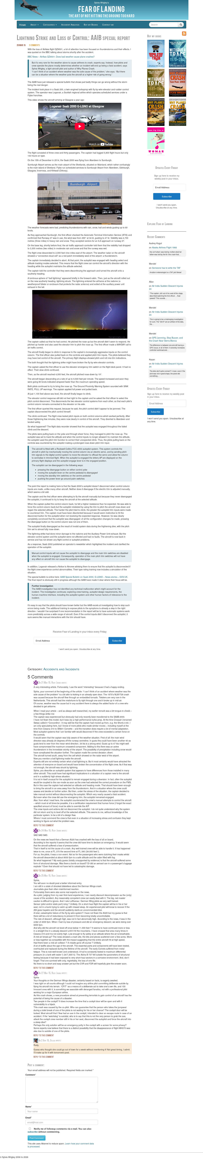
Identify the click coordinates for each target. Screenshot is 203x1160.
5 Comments (34, 45)
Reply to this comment (44, 825)
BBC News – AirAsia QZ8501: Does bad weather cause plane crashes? (61, 56)
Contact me (108, 24)
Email (28, 1117)
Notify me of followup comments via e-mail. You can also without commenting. (59, 1130)
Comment (30, 1074)
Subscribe (155, 411)
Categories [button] (49, 24)
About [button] (33, 24)
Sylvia (52, 1040)
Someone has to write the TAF (166, 267)
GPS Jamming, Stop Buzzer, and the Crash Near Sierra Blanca (166, 339)
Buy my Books (91, 24)
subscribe (33, 1131)
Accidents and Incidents (61, 669)
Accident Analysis (70, 24)
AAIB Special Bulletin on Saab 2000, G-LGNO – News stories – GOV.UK (93, 576)
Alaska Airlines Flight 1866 (164, 247)
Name (28, 1106)
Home (22, 25)
